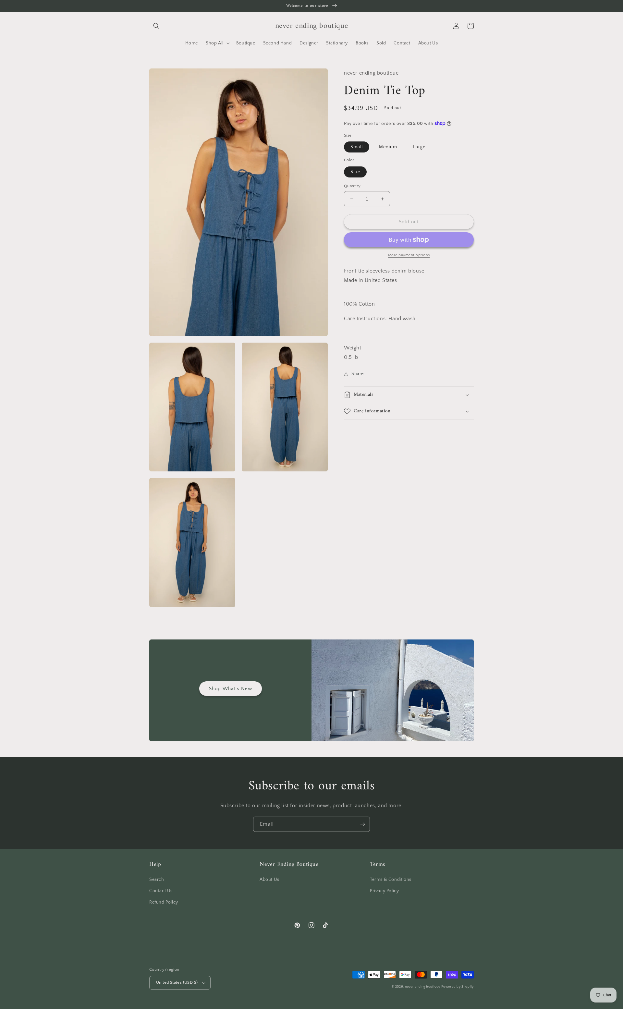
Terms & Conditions (390, 879)
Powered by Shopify (457, 987)
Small (356, 147)
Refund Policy (163, 902)
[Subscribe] (362, 824)
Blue (355, 172)
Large (419, 147)
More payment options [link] (409, 255)
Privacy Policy (384, 891)
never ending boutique (422, 987)
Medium (388, 147)
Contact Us (161, 891)
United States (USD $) (177, 982)
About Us (269, 879)
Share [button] (357, 373)
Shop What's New (230, 688)
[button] (156, 26)
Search (156, 879)
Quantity (352, 186)
